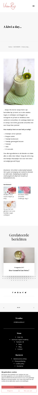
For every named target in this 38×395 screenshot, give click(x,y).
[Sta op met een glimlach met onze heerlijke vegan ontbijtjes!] (10, 204)
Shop (20, 344)
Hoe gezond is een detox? (19, 270)
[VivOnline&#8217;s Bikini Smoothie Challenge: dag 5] (24, 190)
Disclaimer (20, 366)
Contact (20, 349)
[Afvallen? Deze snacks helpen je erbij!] (10, 190)
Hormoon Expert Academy (20, 339)
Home (10, 47)
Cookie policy (20, 364)
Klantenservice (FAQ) (20, 359)
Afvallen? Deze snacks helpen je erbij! (9, 196)
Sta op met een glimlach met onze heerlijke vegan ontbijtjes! (9, 212)
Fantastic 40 (20, 342)
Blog (18, 307)
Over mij (20, 337)
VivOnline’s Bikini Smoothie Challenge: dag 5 (23, 196)
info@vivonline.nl (19, 322)
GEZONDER (16, 47)
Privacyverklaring (20, 361)
